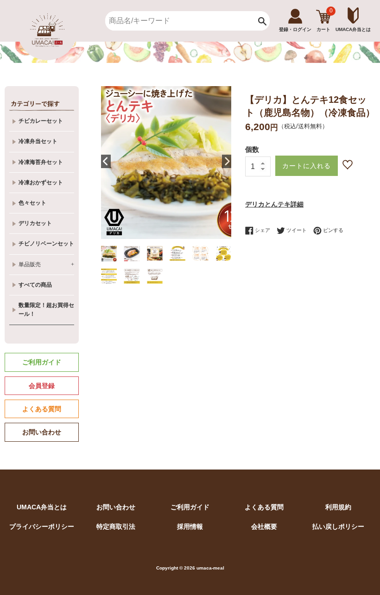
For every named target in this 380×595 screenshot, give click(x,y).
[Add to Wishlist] (348, 164)
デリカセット (35, 223)
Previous (105, 161)
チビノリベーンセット (46, 243)
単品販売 (46, 264)
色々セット (32, 203)
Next (226, 161)
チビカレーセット (41, 121)
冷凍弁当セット (38, 141)
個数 (252, 149)
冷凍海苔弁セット (41, 162)
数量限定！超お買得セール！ (46, 309)
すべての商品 (35, 285)
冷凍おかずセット (41, 182)
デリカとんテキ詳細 (274, 204)
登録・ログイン (295, 29)
